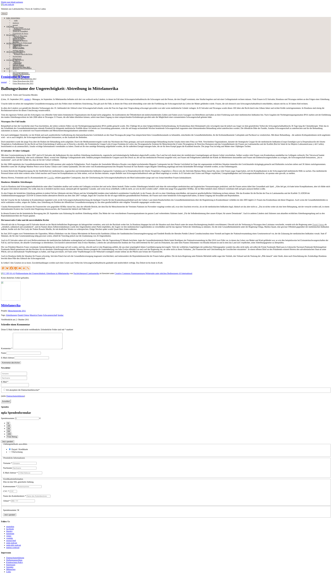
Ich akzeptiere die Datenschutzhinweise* (23, 390)
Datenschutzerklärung (15, 396)
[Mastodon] (3, 268)
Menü (4, 13)
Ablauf (6, 501)
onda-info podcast (13, 545)
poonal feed (11, 540)
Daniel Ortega (23, 315)
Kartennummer (10, 486)
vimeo (8, 536)
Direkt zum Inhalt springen (12, 2)
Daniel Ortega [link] (318, 224)
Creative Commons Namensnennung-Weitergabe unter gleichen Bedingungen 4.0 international (153, 273)
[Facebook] (11, 268)
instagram (10, 533)
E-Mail (4, 382)
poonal (4, 82)
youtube (9, 538)
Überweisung (17, 452)
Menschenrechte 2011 (17, 311)
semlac (27, 99)
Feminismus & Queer (15, 76)
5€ (8, 423)
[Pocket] (15, 268)
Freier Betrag (12, 437)
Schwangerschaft (50, 315)
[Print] (24, 268)
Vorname (7, 463)
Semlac (61, 315)
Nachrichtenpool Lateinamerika (86, 273)
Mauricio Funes (36, 315)
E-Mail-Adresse (7, 358)
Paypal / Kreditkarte (20, 449)
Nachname (7, 468)
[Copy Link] (28, 268)
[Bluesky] (7, 268)
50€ (8, 431)
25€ (8, 429)
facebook (10, 529)
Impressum (10, 565)
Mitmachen (10, 569)
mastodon (10, 526)
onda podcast (11, 543)
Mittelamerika (10, 305)
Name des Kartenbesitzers (14, 496)
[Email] (20, 268)
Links (8, 572)
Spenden (9, 567)
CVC (6, 491)
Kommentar (6, 348)
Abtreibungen (11, 315)
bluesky (9, 531)
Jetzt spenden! (7, 442)
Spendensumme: (8, 418)
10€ (8, 426)
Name (3, 353)
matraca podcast (12, 547)
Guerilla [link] (50, 178)
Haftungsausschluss (14, 560)
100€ (9, 434)
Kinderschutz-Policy (14, 562)
